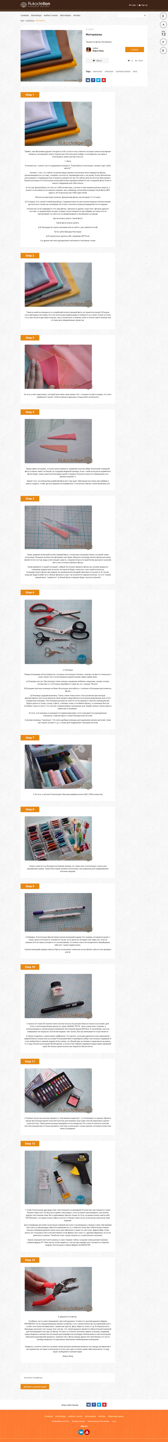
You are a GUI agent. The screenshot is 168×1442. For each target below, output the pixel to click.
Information (65, 15)
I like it (98, 60)
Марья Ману (98, 51)
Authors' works (51, 15)
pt (115, 1421)
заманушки (109, 71)
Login (133, 5)
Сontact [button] (134, 49)
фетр (135, 71)
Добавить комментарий (34, 1387)
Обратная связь (116, 1416)
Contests (25, 15)
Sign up (144, 5)
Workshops (36, 15)
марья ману (97, 71)
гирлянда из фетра (123, 71)
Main (22, 21)
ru (112, 1421)
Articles (76, 15)
